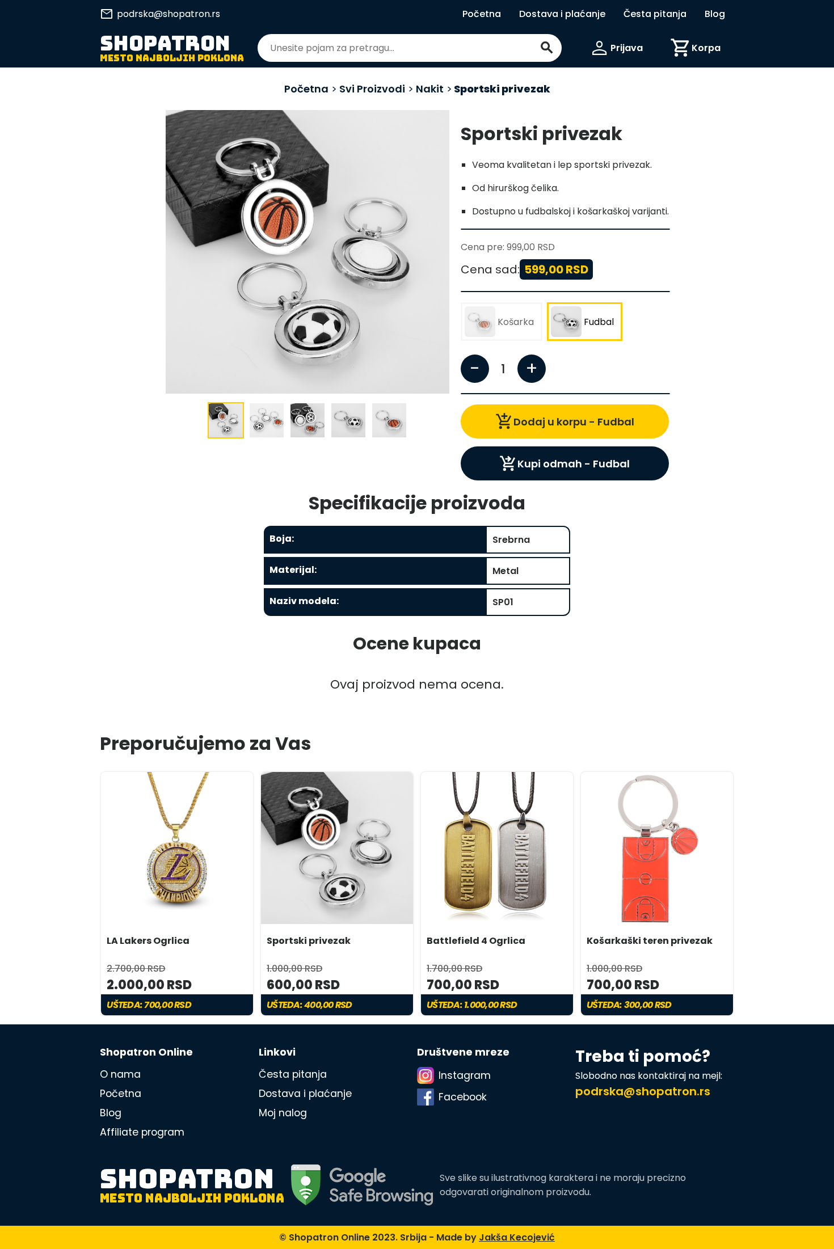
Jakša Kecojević (517, 1237)
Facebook (463, 1097)
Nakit (430, 89)
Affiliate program (142, 1132)
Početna (481, 13)
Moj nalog (283, 1113)
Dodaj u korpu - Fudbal (564, 421)
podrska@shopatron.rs (160, 14)
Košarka (516, 321)
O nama (120, 1074)
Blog (715, 13)
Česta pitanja (655, 13)
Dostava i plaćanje (562, 13)
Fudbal (599, 321)
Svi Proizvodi (371, 89)
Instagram (465, 1075)
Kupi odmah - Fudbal (564, 463)
